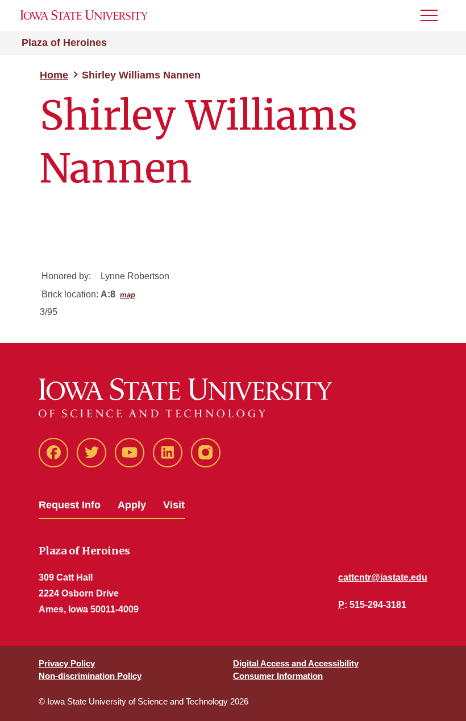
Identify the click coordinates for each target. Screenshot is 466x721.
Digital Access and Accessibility (296, 663)
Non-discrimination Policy (90, 676)
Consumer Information (278, 676)
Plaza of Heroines (64, 42)
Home (54, 75)
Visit (174, 505)
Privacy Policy (67, 663)
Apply (132, 505)
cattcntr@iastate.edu (382, 577)
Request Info (70, 505)
